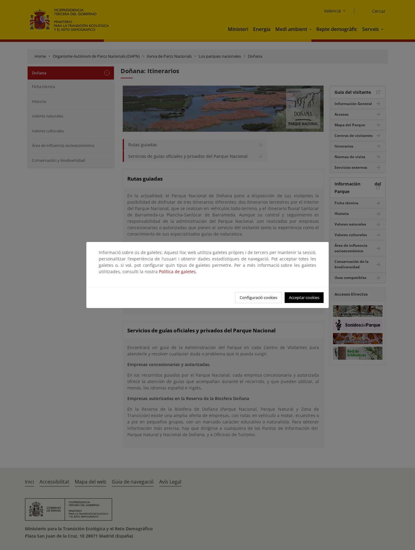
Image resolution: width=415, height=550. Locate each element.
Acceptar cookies (304, 297)
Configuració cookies (258, 297)
